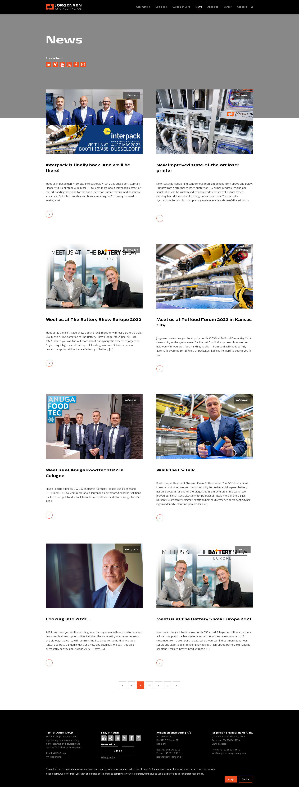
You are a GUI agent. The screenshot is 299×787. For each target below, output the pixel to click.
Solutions (161, 6)
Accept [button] (231, 779)
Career (228, 6)
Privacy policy (108, 757)
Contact (242, 6)
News (199, 6)
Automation (143, 6)
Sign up (118, 750)
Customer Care (181, 6)
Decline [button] (245, 779)
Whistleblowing (53, 756)
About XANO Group (56, 753)
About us (212, 6)
